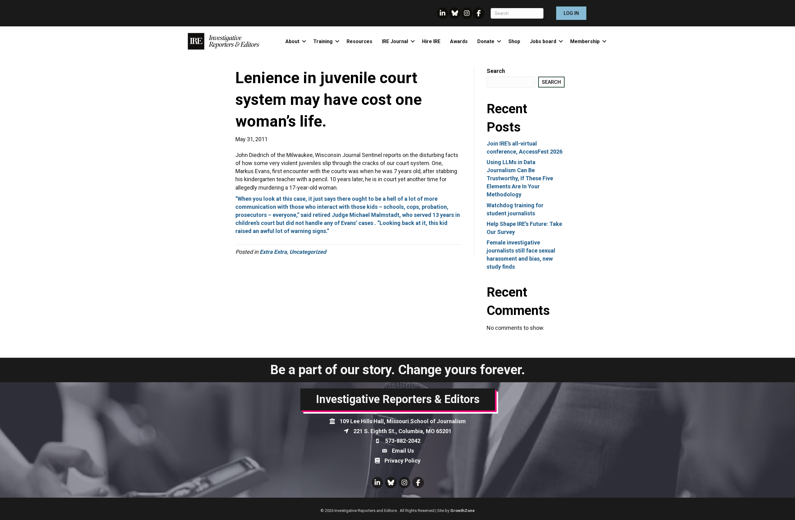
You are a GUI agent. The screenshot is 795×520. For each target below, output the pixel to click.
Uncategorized (307, 252)
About (292, 41)
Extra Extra (273, 252)
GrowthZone (462, 510)
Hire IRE (431, 41)
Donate (485, 41)
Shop (514, 41)
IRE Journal (395, 41)
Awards (459, 41)
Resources (359, 41)
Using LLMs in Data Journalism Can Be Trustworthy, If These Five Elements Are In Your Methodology (520, 178)
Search (496, 71)
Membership (585, 41)
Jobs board (543, 41)
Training (323, 41)
